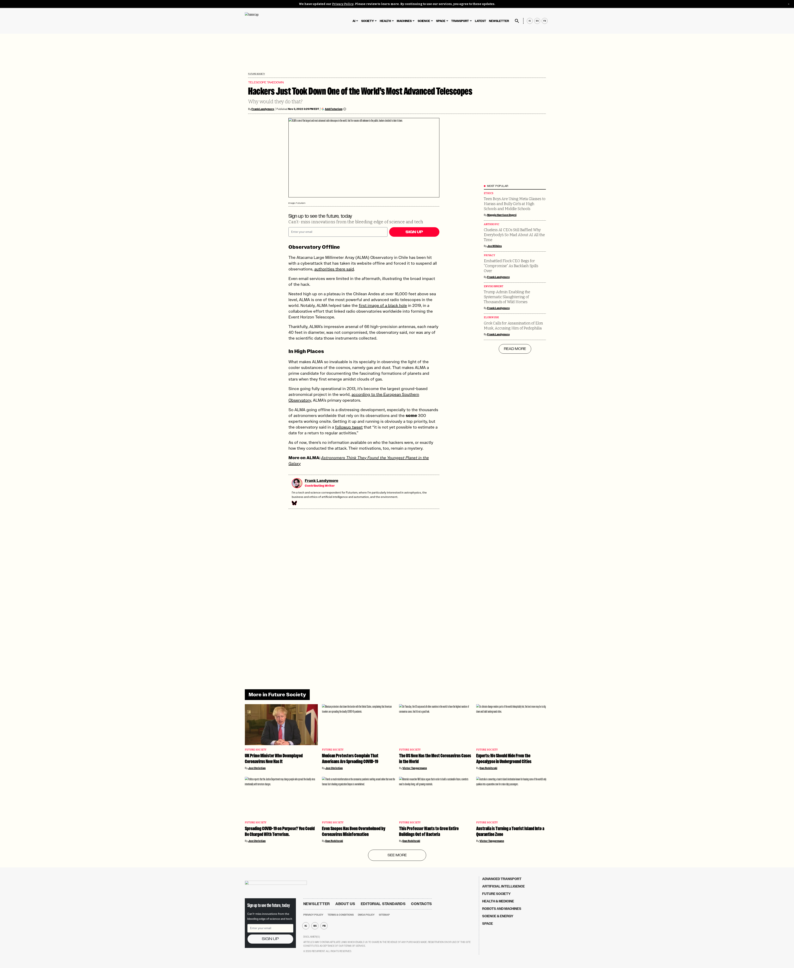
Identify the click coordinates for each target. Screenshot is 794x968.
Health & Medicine (498, 901)
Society (367, 21)
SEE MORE (397, 855)
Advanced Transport (501, 879)
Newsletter (499, 21)
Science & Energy (497, 916)
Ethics (489, 193)
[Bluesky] (294, 503)
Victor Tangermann (414, 768)
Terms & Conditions (341, 914)
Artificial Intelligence (503, 886)
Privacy (489, 255)
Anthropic (491, 224)
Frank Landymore (262, 109)
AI (354, 21)
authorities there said (334, 269)
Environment (493, 286)
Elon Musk (491, 317)
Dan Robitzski (488, 768)
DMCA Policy (366, 914)
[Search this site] (517, 21)
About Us (345, 904)
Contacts (421, 904)
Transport (460, 21)
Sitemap (384, 914)
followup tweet (349, 427)
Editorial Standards (383, 904)
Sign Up (414, 232)
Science (424, 21)
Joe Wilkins (494, 246)
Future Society (256, 73)
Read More (515, 349)
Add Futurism (333, 109)
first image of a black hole (383, 305)
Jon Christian (257, 768)
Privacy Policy (343, 4)
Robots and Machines (501, 909)
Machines (404, 21)
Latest (480, 21)
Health (385, 21)
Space (440, 21)
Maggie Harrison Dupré (502, 215)
